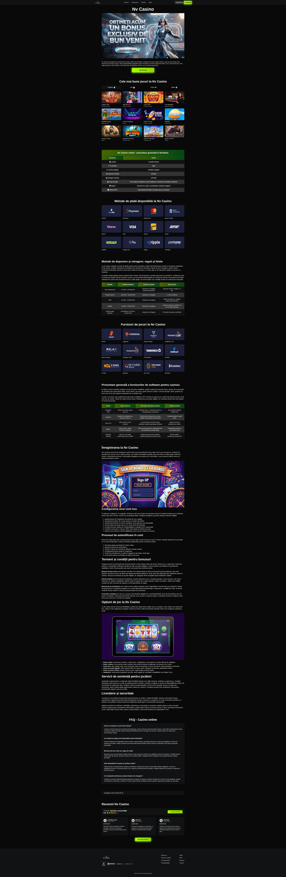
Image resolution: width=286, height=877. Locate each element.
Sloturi (173, 87)
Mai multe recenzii (143, 839)
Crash (152, 87)
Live (131, 87)
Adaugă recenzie (175, 811)
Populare (110, 87)
